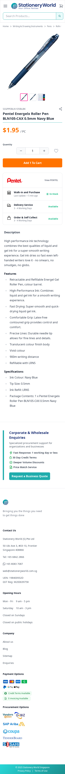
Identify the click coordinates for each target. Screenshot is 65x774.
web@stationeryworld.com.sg (20, 571)
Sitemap (7, 655)
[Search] (59, 16)
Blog (5, 648)
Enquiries (8, 663)
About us (8, 641)
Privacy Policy (24, 770)
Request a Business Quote (30, 476)
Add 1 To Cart (33, 163)
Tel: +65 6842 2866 (13, 557)
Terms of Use (41, 770)
